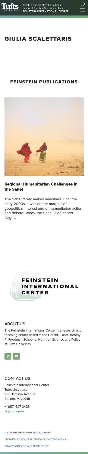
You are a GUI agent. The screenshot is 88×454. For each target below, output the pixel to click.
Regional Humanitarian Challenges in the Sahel (41, 186)
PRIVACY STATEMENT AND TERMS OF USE (26, 446)
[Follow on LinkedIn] (7, 356)
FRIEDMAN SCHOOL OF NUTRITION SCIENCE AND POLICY (35, 439)
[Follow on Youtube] (16, 356)
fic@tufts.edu (14, 411)
